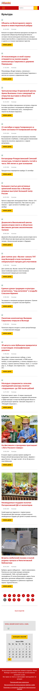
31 (9, 659)
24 (9, 657)
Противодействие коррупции (19, 682)
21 (23, 654)
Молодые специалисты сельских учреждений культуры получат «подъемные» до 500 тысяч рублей (18, 386)
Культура (13, 29)
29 (26, 657)
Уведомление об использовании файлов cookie (19, 685)
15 (26, 652)
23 (29, 654)
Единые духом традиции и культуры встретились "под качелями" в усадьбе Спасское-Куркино (19, 291)
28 (23, 657)
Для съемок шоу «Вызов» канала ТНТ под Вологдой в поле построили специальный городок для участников (19, 259)
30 (29, 657)
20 (32, 600)
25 (13, 657)
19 (28, 600)
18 (13, 654)
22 (26, 654)
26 (16, 657)
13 (19, 652)
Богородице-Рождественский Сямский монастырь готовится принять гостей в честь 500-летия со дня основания (19, 161)
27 (19, 657)
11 (19, 600)
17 (9, 654)
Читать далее (7, 45)
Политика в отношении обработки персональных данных (19, 688)
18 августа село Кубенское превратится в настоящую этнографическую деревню (19, 347)
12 (16, 652)
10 (14, 600)
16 (29, 652)
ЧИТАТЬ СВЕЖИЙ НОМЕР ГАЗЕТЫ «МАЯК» (17, 624)
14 (23, 652)
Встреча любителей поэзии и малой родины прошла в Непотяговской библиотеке (18, 560)
